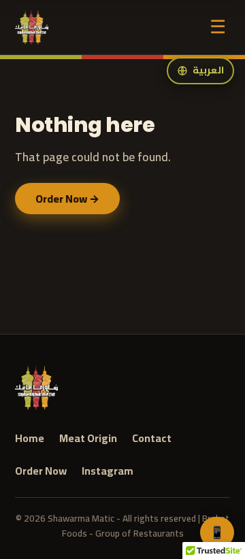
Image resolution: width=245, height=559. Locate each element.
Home (29, 438)
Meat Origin (88, 438)
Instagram (107, 471)
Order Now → (67, 198)
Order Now (41, 471)
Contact (152, 438)
